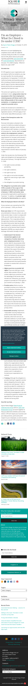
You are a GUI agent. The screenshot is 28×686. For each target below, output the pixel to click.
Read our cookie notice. (8, 343)
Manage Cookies (14, 356)
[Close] (25, 328)
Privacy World (14, 19)
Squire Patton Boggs (9, 45)
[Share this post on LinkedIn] (14, 424)
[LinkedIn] (8, 582)
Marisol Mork (14, 666)
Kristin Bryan (6, 666)
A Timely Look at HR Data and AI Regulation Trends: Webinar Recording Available (12, 500)
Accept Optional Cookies (14, 352)
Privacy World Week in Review (9, 617)
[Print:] (2, 423)
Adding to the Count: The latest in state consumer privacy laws (12, 453)
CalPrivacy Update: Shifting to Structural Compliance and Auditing (13, 476)
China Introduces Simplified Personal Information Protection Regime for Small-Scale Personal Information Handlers (12, 622)
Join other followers (6, 513)
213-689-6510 (10, 660)
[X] (5, 582)
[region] (14, 343)
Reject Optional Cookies (14, 347)
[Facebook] (11, 582)
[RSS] (2, 582)
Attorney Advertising (14, 644)
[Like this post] (11, 424)
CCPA (7, 47)
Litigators (8, 564)
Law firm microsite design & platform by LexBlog (13, 683)
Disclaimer (18, 642)
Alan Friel (22, 666)
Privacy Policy (9, 642)
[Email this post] (5, 424)
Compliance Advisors (10, 572)
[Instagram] (14, 582)
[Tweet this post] (8, 424)
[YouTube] (17, 582)
